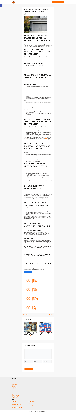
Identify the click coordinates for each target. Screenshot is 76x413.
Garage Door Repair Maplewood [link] (31, 281)
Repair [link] (20, 407)
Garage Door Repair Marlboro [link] (31, 306)
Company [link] (31, 401)
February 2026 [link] (14, 384)
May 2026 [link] (13, 380)
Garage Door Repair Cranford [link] (31, 307)
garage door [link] (24, 403)
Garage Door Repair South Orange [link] (32, 299)
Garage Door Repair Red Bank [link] (31, 286)
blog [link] (26, 138)
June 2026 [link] (13, 379)
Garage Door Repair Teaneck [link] (31, 300)
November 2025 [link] (14, 387)
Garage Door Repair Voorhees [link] (31, 308)
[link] (1, 5)
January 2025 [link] (14, 389)
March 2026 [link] (14, 383)
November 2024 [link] (14, 391)
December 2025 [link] (14, 386)
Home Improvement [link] (34, 335)
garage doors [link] (16, 405)
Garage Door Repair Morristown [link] (31, 287)
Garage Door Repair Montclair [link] (31, 278)
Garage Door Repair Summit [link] (31, 280)
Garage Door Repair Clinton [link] (30, 292)
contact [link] (31, 140)
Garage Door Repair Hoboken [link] (31, 277)
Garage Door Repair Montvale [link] (31, 304)
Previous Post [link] (25, 314)
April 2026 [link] (13, 382)
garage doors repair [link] (27, 405)
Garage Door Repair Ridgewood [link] (31, 295)
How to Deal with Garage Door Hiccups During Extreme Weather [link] (30, 333)
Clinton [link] (14, 401)
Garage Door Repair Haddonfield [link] (31, 305)
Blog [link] (40, 2)
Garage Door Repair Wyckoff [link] (31, 297)
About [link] (33, 2)
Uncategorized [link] (14, 397)
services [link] (46, 138)
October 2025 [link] (14, 388)
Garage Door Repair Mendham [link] (31, 289)
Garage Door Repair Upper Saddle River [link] (33, 296)
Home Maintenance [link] (27, 336)
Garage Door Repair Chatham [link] (31, 288)
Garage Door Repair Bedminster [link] (31, 291)
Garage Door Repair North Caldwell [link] (32, 309)
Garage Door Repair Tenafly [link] (31, 293)
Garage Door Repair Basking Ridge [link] (32, 298)
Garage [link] (17, 403)
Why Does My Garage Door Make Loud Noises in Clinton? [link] (45, 333)
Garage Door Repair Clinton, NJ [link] (21, 2)
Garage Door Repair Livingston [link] (31, 282)
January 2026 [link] (14, 385)
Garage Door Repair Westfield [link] (31, 279)
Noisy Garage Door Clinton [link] (15, 407)
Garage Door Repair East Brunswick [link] (32, 302)
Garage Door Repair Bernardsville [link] (32, 290)
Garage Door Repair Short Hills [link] (31, 283)
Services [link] (37, 2)
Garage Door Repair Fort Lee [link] (31, 301)
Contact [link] (44, 2)
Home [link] (30, 2)
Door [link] (13, 403)
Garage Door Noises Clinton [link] (31, 403)
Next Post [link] (51, 314)
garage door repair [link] (18, 404)
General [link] (13, 394)
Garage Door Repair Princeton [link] (31, 284)
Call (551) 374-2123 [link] (28, 272)
